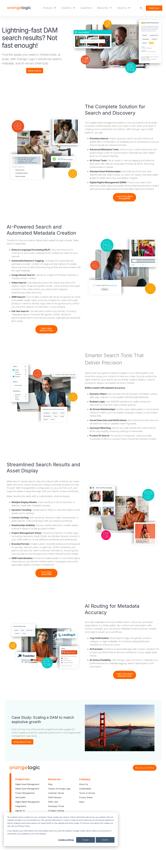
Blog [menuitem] (50, 784)
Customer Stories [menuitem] (56, 793)
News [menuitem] (81, 802)
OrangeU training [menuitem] (56, 810)
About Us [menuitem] (83, 784)
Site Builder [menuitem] (20, 797)
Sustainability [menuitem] (85, 788)
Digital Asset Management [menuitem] (27, 784)
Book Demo (154, 8)
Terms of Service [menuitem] (87, 793)
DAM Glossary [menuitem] (54, 797)
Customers (86, 8)
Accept (86, 840)
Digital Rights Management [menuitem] (27, 802)
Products (47, 8)
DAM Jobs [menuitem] (53, 802)
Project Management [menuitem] (25, 793)
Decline (105, 840)
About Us (122, 8)
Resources (102, 8)
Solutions (66, 8)
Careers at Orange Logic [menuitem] (59, 788)
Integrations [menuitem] (20, 806)
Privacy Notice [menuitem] (86, 797)
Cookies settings (66, 840)
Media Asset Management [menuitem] (27, 788)
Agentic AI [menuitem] (20, 810)
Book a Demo (144, 768)
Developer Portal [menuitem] (56, 806)
